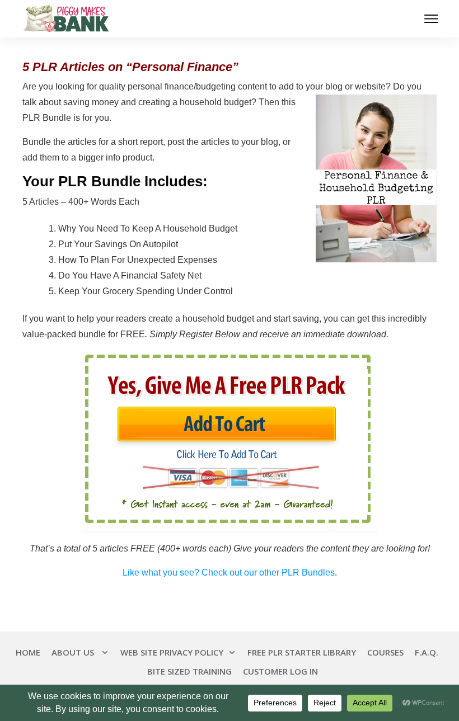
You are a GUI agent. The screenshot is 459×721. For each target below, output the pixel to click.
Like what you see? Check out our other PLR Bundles (229, 572)
